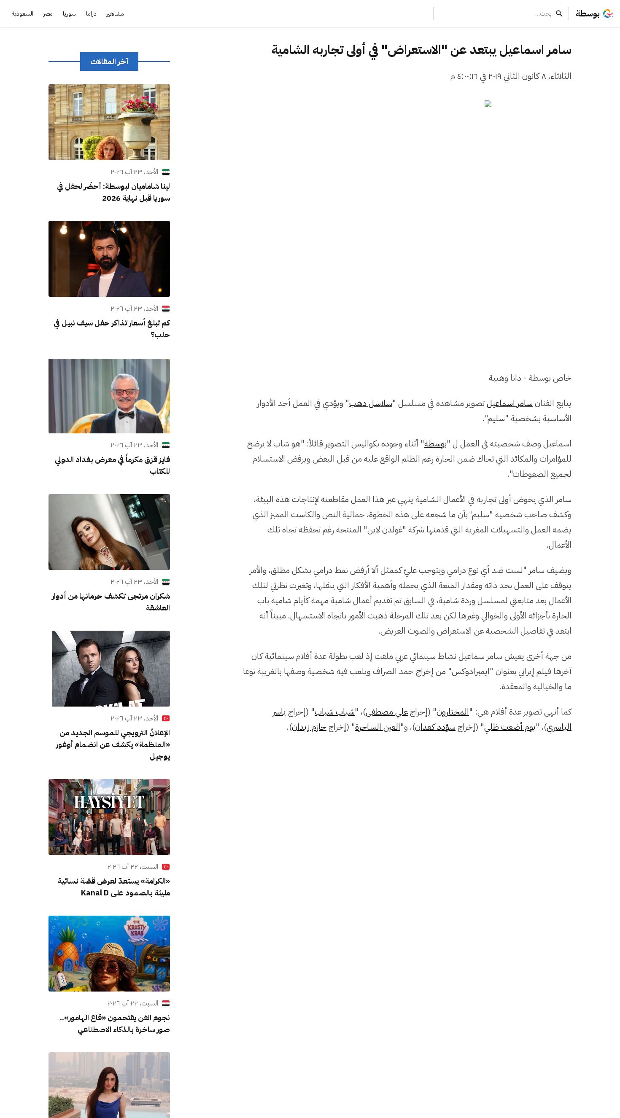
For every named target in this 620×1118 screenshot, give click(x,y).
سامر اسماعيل (510, 403)
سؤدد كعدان (435, 726)
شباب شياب (335, 711)
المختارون (453, 711)
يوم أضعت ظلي (510, 726)
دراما (91, 13)
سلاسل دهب (370, 403)
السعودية (22, 13)
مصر (48, 13)
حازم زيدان (309, 726)
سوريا (69, 13)
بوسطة (588, 13)
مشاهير (115, 13)
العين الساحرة (377, 726)
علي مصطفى (387, 711)
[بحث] (559, 13)
